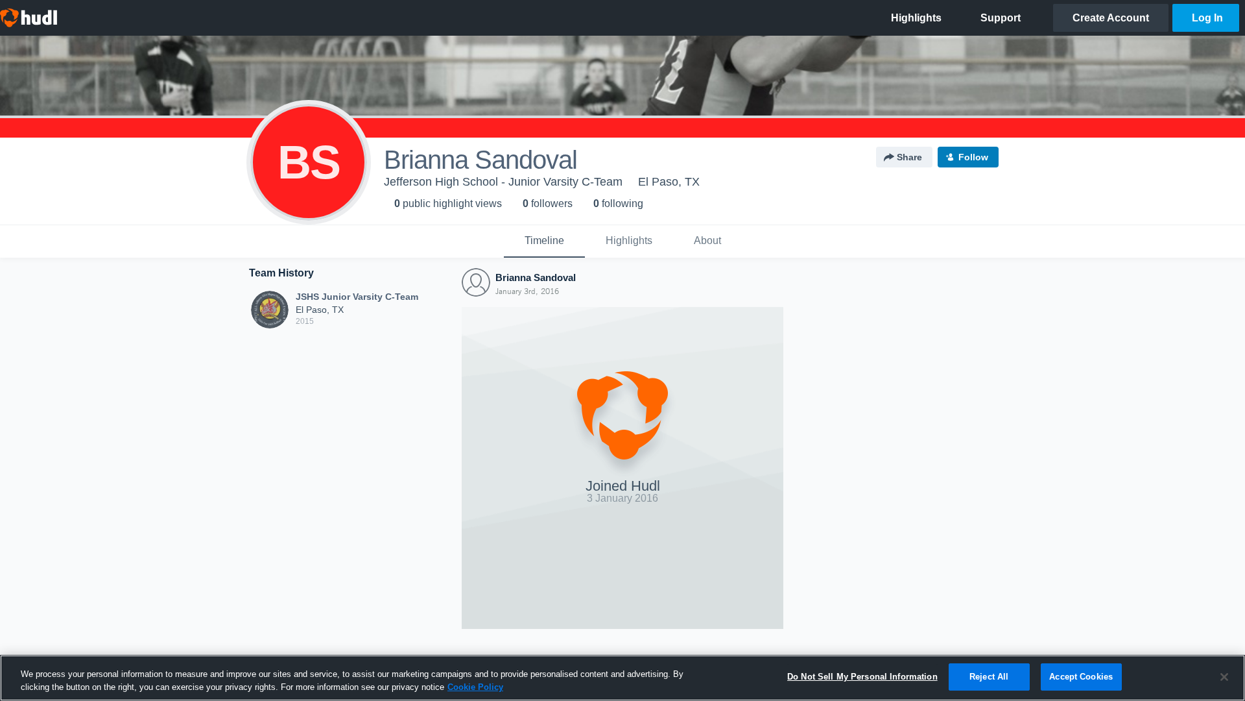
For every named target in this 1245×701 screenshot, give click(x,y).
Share (909, 157)
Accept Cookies (1081, 677)
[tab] (544, 241)
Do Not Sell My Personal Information (862, 677)
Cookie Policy (475, 687)
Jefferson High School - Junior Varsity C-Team (503, 181)
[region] (622, 678)
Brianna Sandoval (535, 277)
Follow (973, 157)
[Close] (1224, 677)
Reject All (988, 677)
